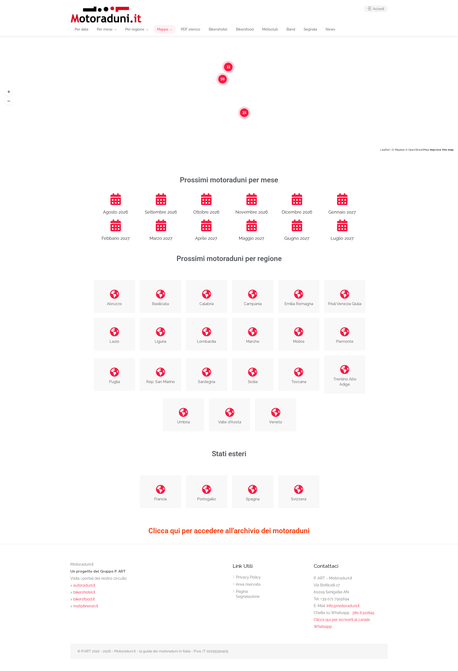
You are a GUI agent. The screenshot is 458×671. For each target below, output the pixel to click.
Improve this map (442, 149)
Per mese (105, 29)
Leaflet (385, 149)
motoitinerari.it (85, 606)
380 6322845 (363, 612)
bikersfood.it (84, 599)
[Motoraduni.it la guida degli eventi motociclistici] (106, 14)
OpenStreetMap (418, 149)
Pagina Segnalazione (248, 594)
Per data (81, 29)
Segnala (310, 29)
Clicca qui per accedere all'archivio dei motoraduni (229, 531)
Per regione (134, 29)
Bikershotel (218, 29)
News (330, 29)
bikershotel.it (84, 592)
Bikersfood (245, 29)
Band (290, 29)
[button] (9, 92)
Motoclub (270, 29)
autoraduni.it (84, 585)
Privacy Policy (248, 577)
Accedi (378, 9)
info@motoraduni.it (343, 606)
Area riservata (248, 584)
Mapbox (400, 149)
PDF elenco (190, 29)
